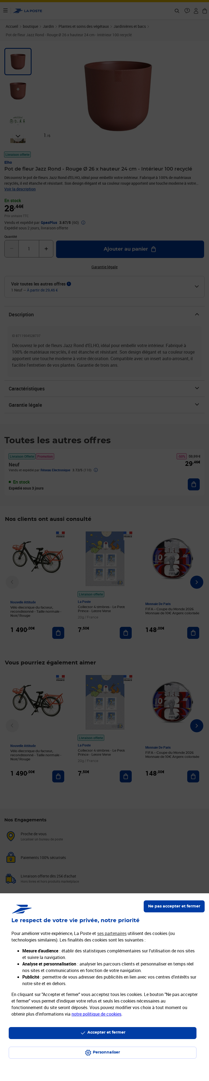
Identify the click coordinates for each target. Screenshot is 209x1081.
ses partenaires (112, 933)
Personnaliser (106, 1052)
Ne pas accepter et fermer (174, 906)
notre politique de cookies (96, 1014)
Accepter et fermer (106, 1032)
